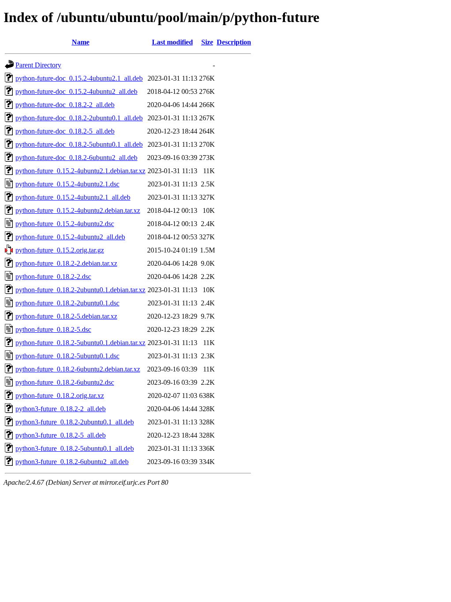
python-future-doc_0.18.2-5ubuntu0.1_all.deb (79, 144)
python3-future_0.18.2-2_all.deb (60, 408)
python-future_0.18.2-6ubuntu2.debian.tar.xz (77, 369)
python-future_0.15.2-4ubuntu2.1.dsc (67, 184)
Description (234, 42)
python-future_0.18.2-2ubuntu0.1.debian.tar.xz (80, 290)
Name (80, 42)
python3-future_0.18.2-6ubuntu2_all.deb (72, 461)
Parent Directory (38, 65)
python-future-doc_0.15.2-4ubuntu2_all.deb (76, 91)
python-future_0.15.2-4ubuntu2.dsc (64, 223)
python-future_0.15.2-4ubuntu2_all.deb (70, 237)
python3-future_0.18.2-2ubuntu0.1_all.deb (74, 422)
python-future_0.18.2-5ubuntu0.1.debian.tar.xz (80, 342)
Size (207, 42)
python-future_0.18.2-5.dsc (53, 329)
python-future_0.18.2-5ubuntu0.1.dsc (67, 356)
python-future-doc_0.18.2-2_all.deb (65, 104)
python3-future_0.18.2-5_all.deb (60, 435)
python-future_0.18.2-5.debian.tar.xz (66, 316)
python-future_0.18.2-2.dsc (53, 276)
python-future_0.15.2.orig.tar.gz (59, 250)
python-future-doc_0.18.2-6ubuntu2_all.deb (76, 157)
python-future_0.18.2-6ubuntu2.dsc (64, 382)
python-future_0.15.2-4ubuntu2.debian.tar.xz (77, 210)
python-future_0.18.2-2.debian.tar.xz (66, 263)
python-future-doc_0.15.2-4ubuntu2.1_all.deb (79, 78)
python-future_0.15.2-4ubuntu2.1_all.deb (72, 197)
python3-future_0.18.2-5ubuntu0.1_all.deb (74, 448)
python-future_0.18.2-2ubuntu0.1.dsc (67, 303)
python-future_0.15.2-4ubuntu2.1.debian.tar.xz (80, 171)
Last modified (172, 42)
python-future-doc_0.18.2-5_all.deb (65, 131)
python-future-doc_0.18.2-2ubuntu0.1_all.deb (79, 118)
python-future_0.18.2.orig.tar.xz (59, 395)
